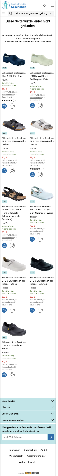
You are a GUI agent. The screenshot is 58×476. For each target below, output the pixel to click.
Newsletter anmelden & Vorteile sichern (21, 431)
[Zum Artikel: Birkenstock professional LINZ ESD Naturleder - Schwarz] (14, 328)
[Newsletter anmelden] (51, 437)
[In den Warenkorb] (4, 106)
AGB (43, 450)
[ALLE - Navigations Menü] (3, 13)
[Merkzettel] (44, 5)
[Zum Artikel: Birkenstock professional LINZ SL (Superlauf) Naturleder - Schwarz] (42, 264)
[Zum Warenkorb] (52, 5)
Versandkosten (8, 94)
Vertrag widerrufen (28, 462)
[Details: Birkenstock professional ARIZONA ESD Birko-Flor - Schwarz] (4, 133)
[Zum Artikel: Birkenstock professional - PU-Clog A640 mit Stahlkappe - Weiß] (42, 59)
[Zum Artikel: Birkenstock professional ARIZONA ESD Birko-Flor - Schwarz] (14, 124)
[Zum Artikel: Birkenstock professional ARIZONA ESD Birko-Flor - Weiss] (42, 124)
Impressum (14, 450)
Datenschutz (30, 450)
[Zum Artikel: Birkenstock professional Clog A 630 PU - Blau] (14, 59)
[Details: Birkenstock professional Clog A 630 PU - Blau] (4, 68)
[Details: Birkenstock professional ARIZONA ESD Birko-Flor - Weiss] (32, 133)
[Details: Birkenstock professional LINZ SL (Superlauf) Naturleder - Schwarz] (32, 272)
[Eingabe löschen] (50, 13)
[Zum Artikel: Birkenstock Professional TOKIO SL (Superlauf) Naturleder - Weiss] (42, 193)
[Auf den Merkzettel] (12, 106)
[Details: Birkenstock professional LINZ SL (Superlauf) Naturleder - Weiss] (4, 272)
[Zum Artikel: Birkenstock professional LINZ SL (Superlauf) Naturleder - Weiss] (14, 264)
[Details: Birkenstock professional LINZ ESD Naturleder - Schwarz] (4, 337)
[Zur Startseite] (14, 5)
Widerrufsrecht (16, 456)
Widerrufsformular (36, 456)
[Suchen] (11, 13)
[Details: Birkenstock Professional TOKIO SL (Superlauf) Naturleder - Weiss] (32, 201)
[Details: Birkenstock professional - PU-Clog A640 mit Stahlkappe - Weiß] (32, 68)
